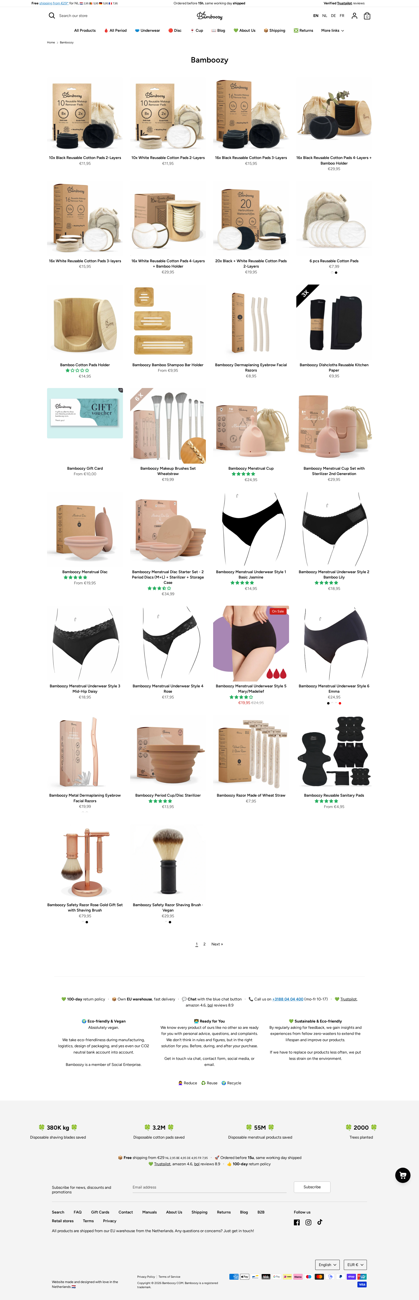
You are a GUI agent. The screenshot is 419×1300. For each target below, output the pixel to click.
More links (330, 30)
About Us (174, 1212)
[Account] (354, 14)
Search (58, 1212)
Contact (126, 1212)
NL (324, 15)
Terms (88, 1221)
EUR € (352, 1264)
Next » (217, 944)
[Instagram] (308, 1222)
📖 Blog (218, 30)
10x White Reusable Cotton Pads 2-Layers (168, 157)
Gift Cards (100, 1212)
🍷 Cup (196, 30)
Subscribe (312, 1187)
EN (315, 15)
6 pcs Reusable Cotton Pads (334, 261)
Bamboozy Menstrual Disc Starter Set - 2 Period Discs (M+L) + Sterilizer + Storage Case (168, 577)
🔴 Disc (175, 30)
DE (333, 15)
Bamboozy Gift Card (85, 468)
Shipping (200, 1212)
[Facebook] (297, 1222)
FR (342, 15)
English (325, 1264)
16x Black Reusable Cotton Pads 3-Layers (251, 157)
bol (210, 1005)
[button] (78, 370)
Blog (244, 1212)
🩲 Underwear (147, 30)
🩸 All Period (115, 30)
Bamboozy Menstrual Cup (251, 468)
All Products (85, 30)
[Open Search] (52, 15)
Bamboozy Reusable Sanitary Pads (334, 795)
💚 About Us (244, 30)
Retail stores (62, 1221)
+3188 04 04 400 (287, 999)
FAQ (78, 1212)
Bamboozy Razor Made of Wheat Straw (251, 795)
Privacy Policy (146, 1276)
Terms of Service (169, 1276)
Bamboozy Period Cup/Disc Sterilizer (168, 795)
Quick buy (85, 145)
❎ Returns (303, 30)
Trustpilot (344, 3)
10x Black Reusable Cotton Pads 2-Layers (85, 157)
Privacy (109, 1221)
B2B (261, 1212)
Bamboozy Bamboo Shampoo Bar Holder (167, 365)
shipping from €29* (54, 3)
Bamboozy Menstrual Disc (85, 572)
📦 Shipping (274, 30)
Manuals (149, 1212)
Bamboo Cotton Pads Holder (85, 365)
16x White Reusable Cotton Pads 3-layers (85, 261)
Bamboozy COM (172, 1283)
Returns (224, 1212)
